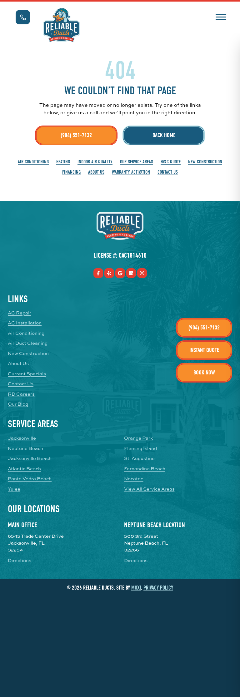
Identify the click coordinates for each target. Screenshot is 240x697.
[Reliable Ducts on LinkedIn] (131, 273)
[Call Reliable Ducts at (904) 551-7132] (23, 17)
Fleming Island (140, 448)
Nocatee (133, 479)
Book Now (204, 372)
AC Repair (19, 313)
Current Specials (27, 374)
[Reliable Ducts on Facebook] (98, 273)
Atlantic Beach (24, 469)
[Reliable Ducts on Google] (120, 273)
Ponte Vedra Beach (30, 479)
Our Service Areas (136, 162)
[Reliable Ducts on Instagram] (142, 273)
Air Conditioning (33, 162)
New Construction (205, 162)
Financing (71, 172)
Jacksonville (22, 438)
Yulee (14, 489)
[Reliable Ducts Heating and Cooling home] (61, 25)
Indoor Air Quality (95, 162)
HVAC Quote (171, 162)
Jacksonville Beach (30, 458)
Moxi (136, 588)
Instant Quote (204, 350)
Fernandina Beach (144, 469)
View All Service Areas (149, 489)
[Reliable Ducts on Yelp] (109, 273)
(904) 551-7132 (76, 135)
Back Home (163, 135)
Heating (63, 162)
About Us (96, 172)
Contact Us (168, 172)
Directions (19, 560)
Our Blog (18, 404)
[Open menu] (221, 16)
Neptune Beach (25, 448)
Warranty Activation (131, 172)
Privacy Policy (158, 588)
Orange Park (138, 438)
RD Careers (21, 394)
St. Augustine (139, 458)
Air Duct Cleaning (28, 343)
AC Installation (25, 323)
